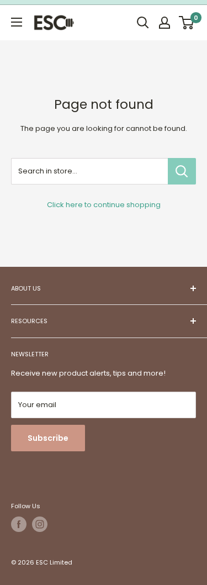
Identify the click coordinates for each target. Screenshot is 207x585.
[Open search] (143, 23)
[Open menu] (16, 22)
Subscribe (48, 438)
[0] (187, 22)
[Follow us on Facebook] (18, 524)
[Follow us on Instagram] (39, 524)
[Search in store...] (182, 171)
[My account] (164, 23)
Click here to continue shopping (104, 204)
